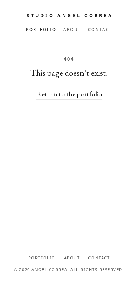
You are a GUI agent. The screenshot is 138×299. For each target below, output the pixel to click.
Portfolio (41, 29)
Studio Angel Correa (70, 15)
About (72, 29)
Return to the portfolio (69, 93)
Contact (100, 29)
